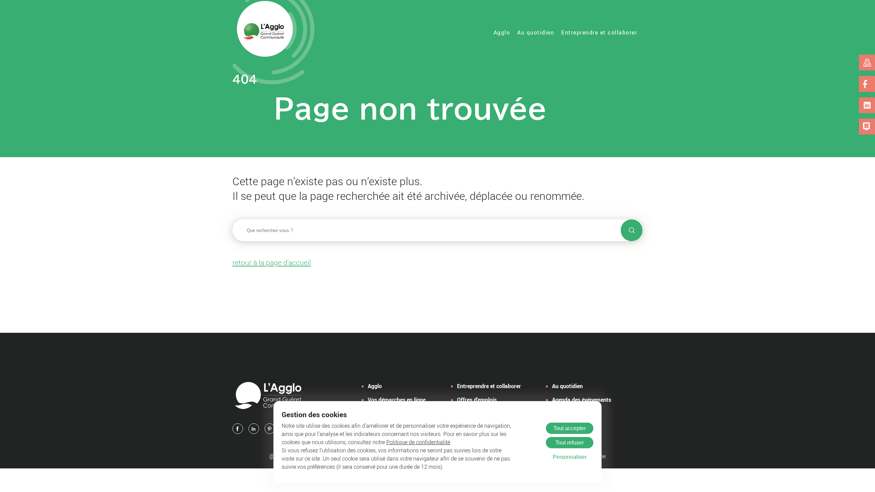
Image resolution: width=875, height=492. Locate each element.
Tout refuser (569, 443)
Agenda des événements (581, 400)
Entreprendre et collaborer (599, 32)
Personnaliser (570, 457)
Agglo (502, 32)
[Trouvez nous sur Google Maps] (867, 62)
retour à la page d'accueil (271, 262)
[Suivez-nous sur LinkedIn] (867, 105)
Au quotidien (535, 32)
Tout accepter (569, 428)
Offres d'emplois (477, 400)
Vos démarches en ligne (397, 400)
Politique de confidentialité (418, 442)
